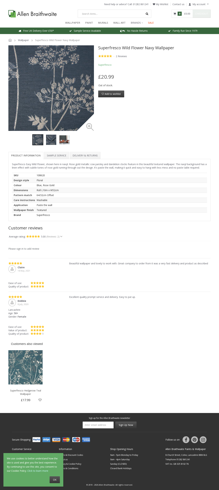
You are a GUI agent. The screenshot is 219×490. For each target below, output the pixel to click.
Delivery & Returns (85, 155)
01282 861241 (141, 4)
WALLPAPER (72, 22)
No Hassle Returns (136, 30)
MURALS (103, 22)
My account (198, 4)
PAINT (89, 22)
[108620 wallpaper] (51, 140)
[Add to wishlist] (40, 400)
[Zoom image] (90, 127)
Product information (26, 155)
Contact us (178, 4)
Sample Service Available (86, 30)
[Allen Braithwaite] (32, 13)
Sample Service (56, 155)
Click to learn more (37, 470)
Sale (151, 22)
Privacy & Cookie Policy (70, 463)
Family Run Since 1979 (184, 30)
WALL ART (119, 22)
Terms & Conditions (68, 468)
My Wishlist (161, 4)
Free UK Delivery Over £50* (37, 30)
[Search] (147, 14)
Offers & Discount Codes (71, 455)
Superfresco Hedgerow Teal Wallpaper (25, 392)
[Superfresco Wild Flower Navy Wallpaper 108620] (38, 140)
